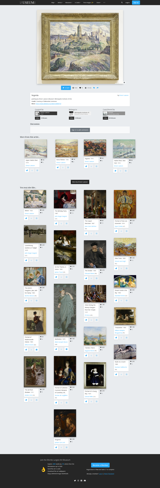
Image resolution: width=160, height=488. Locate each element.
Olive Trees (118, 258)
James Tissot (59, 272)
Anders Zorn (28, 395)
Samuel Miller (89, 396)
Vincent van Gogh (120, 261)
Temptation (118, 327)
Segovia (87, 158)
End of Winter (60, 160)
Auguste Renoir (89, 351)
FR (35, 296)
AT (124, 226)
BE (35, 345)
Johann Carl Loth (60, 442)
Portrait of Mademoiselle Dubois (29, 339)
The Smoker (88, 271)
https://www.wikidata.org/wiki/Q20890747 (48, 104)
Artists (60, 2)
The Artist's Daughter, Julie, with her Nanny (31, 290)
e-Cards (77, 2)
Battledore (58, 339)
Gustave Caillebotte (121, 367)
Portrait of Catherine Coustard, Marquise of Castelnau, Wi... (61, 390)
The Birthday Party (60, 211)
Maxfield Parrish (120, 296)
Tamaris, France (90, 348)
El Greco (87, 315)
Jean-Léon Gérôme (90, 226)
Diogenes (58, 439)
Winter (27, 210)
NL (116, 263)
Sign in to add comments (80, 130)
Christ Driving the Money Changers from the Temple (90, 307)
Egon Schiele (119, 226)
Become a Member (100, 465)
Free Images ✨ (88, 2)
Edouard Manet (89, 273)
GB (56, 344)
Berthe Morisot (29, 296)
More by (80, 182)
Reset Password (109, 474)
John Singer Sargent (31, 253)
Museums (68, 2)
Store (98, 2)
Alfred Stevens (29, 345)
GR (91, 315)
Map (52, 2)
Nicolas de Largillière (61, 395)
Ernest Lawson (123, 95)
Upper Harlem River (32, 160)
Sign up (136, 2)
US (26, 255)
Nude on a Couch (120, 362)
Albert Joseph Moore (61, 342)
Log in (128, 2)
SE (33, 395)
